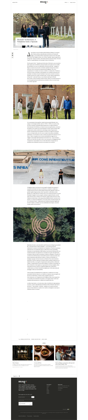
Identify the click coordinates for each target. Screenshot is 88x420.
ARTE (47, 388)
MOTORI (48, 390)
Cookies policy (36, 416)
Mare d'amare (16, 363)
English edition (72, 2)
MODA (48, 389)
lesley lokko (44, 339)
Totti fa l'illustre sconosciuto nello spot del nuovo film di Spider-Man (64, 363)
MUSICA (48, 393)
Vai (33, 397)
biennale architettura (25, 339)
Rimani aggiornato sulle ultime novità (25, 394)
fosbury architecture (35, 339)
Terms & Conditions (22, 416)
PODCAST (48, 385)
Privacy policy (29, 416)
